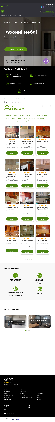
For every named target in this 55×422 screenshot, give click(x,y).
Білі (33, 115)
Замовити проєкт (12, 152)
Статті (19, 15)
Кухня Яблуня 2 (27, 207)
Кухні (5, 390)
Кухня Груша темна (27, 175)
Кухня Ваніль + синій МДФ (27, 142)
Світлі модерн (41, 118)
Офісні (22, 393)
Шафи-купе (7, 391)
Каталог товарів (40, 390)
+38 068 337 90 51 (48, 4)
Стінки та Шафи (8, 395)
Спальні (6, 397)
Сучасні (28, 115)
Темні (25, 118)
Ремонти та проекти (26, 397)
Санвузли (23, 391)
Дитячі (6, 393)
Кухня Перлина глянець (27, 241)
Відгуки (3, 15)
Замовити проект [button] (48, 11)
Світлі (19, 118)
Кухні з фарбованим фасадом (31, 123)
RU (40, 11)
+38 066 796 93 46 (10, 409)
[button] (25, 330)
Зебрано (44, 115)
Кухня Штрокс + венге (42, 175)
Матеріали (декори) (41, 391)
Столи (22, 390)
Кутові (22, 115)
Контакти (14, 15)
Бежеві (7, 118)
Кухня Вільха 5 (12, 240)
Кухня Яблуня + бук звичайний (42, 208)
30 (31, 259)
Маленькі (15, 115)
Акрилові (8, 115)
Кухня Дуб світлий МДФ (12, 175)
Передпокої (7, 399)
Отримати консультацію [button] (16, 49)
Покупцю (8, 15)
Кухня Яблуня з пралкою (12, 208)
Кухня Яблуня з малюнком (42, 241)
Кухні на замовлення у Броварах (14, 121)
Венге (38, 115)
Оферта (38, 397)
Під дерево (32, 118)
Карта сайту (39, 401)
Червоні (14, 118)
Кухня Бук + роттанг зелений (12, 143)
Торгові (22, 395)
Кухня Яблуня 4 (42, 141)
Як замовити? (40, 393)
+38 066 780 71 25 (48, 7)
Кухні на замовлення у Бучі (13, 123)
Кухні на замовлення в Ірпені (34, 121)
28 (27, 259)
